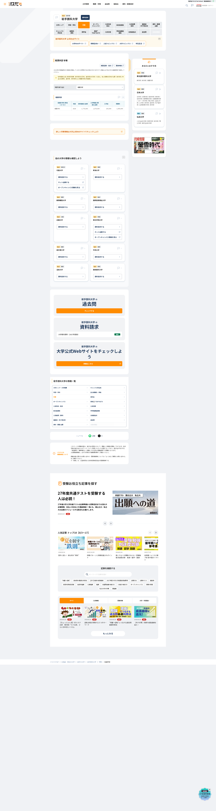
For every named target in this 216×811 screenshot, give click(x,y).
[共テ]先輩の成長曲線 (96, 580)
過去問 (92, 420)
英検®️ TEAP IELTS (96, 401)
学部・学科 (56, 392)
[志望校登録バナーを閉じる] (210, 789)
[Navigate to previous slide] (105, 523)
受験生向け (94, 43)
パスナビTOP (54, 662)
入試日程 (93, 406)
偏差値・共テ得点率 (59, 420)
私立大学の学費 (104, 588)
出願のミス (143, 580)
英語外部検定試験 (68, 584)
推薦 (97, 584)
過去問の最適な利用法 (80, 580)
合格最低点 (93, 415)
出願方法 (134, 580)
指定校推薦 (80, 584)
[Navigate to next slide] (111, 523)
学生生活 (139, 43)
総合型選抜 (56, 411)
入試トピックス (109, 43)
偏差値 (152, 580)
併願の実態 (149, 584)
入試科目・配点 (58, 406)
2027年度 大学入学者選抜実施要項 (117, 580)
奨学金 (92, 397)
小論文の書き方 (122, 584)
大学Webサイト (78, 43)
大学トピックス (125, 43)
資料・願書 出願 (58, 425)
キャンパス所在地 (95, 388)
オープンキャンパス (59, 401)
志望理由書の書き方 (108, 584)
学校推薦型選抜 (95, 411)
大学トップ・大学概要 (60, 388)
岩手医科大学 (70, 19)
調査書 (114, 588)
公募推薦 (90, 584)
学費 (54, 397)
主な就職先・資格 (95, 392)
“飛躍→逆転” (66, 580)
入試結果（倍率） (58, 415)
